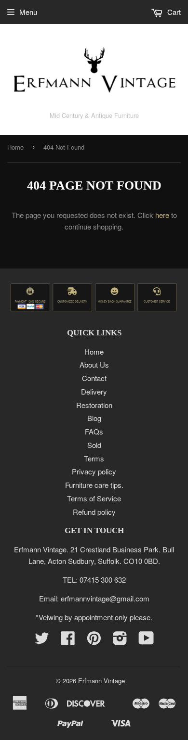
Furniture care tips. (94, 485)
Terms (94, 458)
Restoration (94, 405)
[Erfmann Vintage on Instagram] (120, 641)
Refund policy (94, 512)
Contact (94, 378)
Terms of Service (94, 498)
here (162, 215)
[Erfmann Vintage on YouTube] (146, 641)
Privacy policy (94, 471)
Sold (94, 445)
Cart (173, 12)
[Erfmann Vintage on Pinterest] (94, 641)
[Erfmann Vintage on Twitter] (42, 641)
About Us (94, 364)
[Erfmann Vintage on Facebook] (68, 641)
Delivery (94, 391)
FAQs (94, 431)
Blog (94, 418)
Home (15, 147)
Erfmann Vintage (101, 680)
